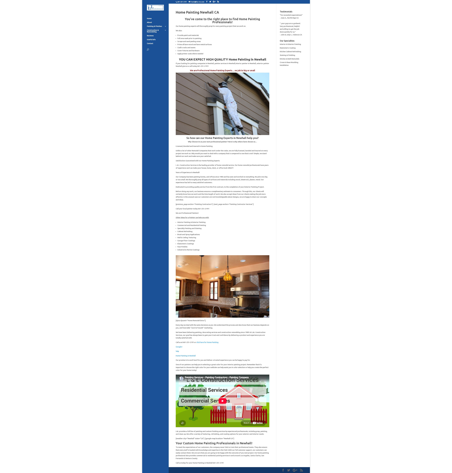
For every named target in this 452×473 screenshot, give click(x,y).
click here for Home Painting (207, 342)
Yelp (177, 351)
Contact (150, 43)
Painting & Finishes (154, 26)
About (149, 22)
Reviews (150, 36)
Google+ (179, 347)
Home (149, 18)
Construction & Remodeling (153, 31)
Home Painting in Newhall (186, 356)
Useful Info (151, 39)
